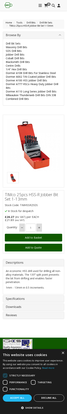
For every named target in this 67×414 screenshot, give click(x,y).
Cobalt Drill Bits (15, 58)
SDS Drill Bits (14, 51)
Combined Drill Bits (17, 99)
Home (9, 22)
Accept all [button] (17, 397)
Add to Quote (33, 247)
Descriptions (14, 262)
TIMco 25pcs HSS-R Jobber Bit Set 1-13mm (31, 25)
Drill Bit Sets (46, 22)
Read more (48, 368)
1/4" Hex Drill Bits (16, 69)
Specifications (15, 299)
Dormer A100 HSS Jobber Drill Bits (26, 80)
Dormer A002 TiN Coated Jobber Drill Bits (31, 76)
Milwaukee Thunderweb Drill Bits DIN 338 (31, 95)
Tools (19, 22)
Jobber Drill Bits (15, 54)
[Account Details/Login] (58, 6)
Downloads (13, 307)
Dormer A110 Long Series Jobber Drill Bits (31, 91)
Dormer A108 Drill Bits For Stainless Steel (31, 73)
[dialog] (33, 381)
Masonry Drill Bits (16, 47)
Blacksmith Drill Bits (18, 62)
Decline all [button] (48, 397)
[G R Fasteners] (8, 4)
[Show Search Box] (53, 6)
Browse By (13, 35)
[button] (33, 408)
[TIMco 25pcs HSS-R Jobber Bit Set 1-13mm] (33, 145)
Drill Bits (31, 22)
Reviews (11, 315)
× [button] (62, 353)
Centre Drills (13, 65)
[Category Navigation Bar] (40, 6)
